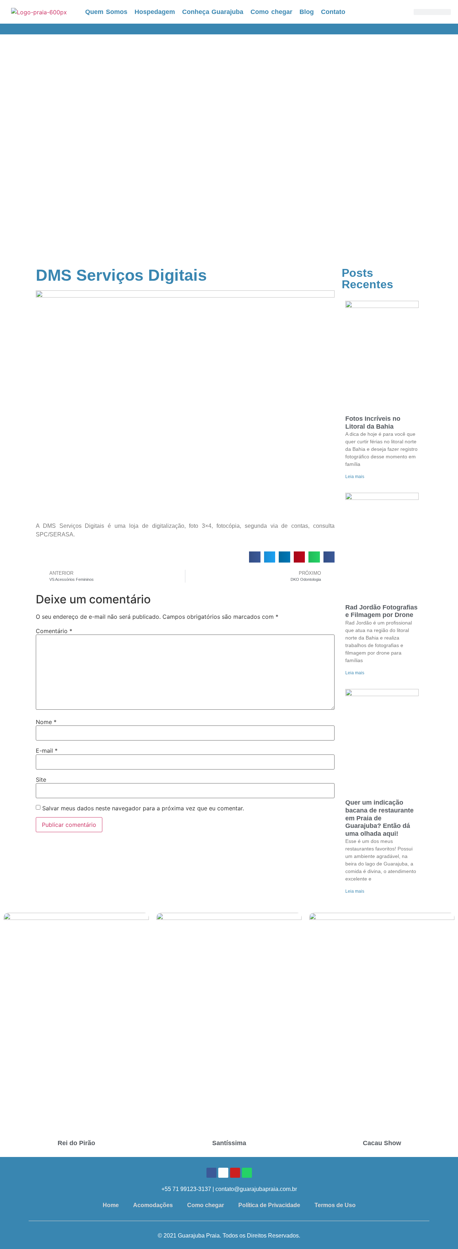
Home (111, 1205)
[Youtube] (235, 1173)
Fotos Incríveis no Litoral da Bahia (372, 422)
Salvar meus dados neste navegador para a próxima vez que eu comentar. (143, 808)
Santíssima (229, 1143)
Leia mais (354, 476)
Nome (46, 722)
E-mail (47, 750)
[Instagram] (223, 1173)
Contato (333, 11)
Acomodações (153, 1205)
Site (41, 779)
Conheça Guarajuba (213, 11)
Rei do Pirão (76, 1143)
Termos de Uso (335, 1205)
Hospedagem (155, 11)
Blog (306, 11)
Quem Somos (106, 11)
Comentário (54, 631)
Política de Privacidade (269, 1205)
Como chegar (271, 11)
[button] (254, 557)
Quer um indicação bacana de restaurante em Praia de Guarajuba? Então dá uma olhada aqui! (379, 818)
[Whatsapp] (247, 1173)
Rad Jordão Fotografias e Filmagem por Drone (381, 611)
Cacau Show (382, 1143)
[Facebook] (211, 1173)
